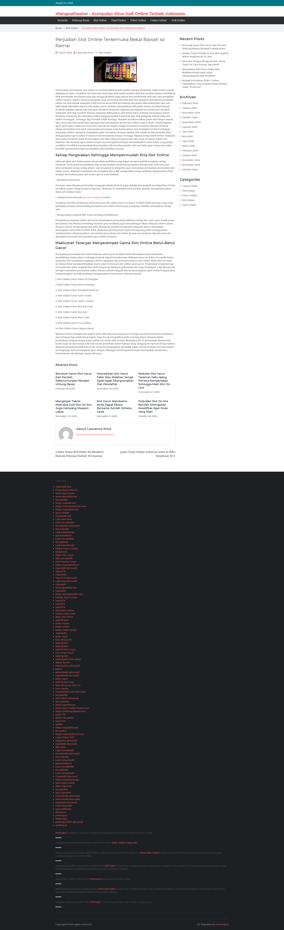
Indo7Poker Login (65, 649)
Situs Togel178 (63, 786)
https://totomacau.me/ (67, 779)
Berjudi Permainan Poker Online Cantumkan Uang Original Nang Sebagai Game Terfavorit (204, 83)
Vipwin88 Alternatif (66, 776)
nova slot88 (61, 688)
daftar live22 (62, 662)
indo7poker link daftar (68, 659)
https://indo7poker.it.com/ (69, 734)
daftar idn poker (64, 718)
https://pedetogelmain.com (70, 711)
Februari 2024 (190, 103)
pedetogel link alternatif (69, 822)
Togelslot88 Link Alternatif (70, 691)
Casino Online (158, 20)
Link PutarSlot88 (64, 532)
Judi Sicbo (61, 633)
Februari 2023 (190, 150)
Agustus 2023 (189, 127)
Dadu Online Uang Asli (124, 842)
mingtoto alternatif (66, 740)
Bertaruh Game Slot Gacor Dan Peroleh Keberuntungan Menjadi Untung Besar (73, 379)
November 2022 (191, 164)
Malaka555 (61, 552)
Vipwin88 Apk (63, 516)
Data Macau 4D (63, 639)
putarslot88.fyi (63, 535)
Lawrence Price (85, 52)
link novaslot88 (64, 558)
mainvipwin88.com (66, 587)
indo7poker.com (64, 682)
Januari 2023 (189, 155)
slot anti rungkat (92, 197)
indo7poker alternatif (67, 665)
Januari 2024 (189, 108)
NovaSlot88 (61, 542)
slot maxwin (62, 701)
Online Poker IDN (65, 613)
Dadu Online (62, 623)
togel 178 (60, 714)
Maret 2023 (188, 146)
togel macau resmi (65, 561)
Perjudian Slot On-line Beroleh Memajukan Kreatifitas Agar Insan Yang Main (153, 406)
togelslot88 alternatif (67, 675)
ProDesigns (222, 924)
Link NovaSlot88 (64, 522)
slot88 (58, 724)
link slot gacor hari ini (67, 685)
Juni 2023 (187, 131)
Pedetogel (61, 832)
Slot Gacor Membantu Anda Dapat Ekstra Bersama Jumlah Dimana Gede (114, 406)
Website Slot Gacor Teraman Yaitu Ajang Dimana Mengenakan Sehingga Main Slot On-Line (154, 380)
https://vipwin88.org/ (67, 509)
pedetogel (61, 815)
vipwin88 (60, 584)
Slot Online (100, 20)
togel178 (60, 600)
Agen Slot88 (62, 512)
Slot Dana (60, 747)
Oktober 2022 (190, 169)
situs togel (61, 818)
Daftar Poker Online (66, 548)
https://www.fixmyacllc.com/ (71, 506)
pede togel (61, 636)
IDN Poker (110, 865)
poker (58, 669)
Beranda (63, 20)
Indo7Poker (62, 620)
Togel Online (118, 20)
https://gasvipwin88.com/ (69, 594)
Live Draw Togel (64, 652)
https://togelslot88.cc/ (67, 565)
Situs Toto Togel (64, 555)
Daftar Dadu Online (66, 630)
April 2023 (188, 141)
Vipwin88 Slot (63, 486)
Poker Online (138, 20)
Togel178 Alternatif (66, 578)
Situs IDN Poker (64, 617)
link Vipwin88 (63, 792)
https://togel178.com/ (67, 727)
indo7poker (62, 643)
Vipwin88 (60, 574)
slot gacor (61, 812)
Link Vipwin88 (63, 805)
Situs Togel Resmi (65, 704)
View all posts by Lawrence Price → (96, 434)
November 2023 (191, 112)
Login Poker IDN (64, 737)
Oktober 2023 (190, 117)
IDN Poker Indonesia (67, 698)
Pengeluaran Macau (66, 490)
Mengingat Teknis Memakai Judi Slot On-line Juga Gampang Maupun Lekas (73, 406)
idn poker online (64, 610)
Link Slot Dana (63, 519)
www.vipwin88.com (66, 496)
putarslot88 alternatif (67, 672)
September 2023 (191, 122)
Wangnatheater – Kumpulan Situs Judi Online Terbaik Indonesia (120, 13)
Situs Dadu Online (150, 852)
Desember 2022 (191, 160)
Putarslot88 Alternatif (67, 796)
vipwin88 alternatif (66, 568)
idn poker (61, 731)
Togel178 (60, 571)
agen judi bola (63, 809)
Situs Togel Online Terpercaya (72, 708)
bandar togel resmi (66, 597)
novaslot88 (61, 499)
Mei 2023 (187, 136)
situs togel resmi (64, 493)
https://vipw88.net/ (65, 503)
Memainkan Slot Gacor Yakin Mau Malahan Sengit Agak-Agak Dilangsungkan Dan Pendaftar (115, 379)
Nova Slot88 (62, 529)
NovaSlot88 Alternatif (67, 525)
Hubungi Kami (80, 20)
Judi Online (178, 20)
